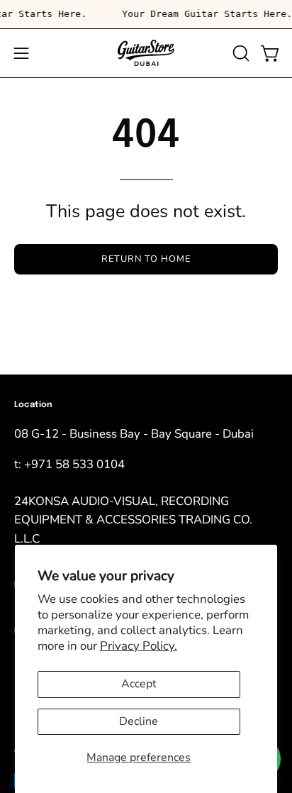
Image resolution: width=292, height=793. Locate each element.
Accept (139, 684)
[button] (239, 53)
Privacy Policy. (138, 646)
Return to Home (145, 259)
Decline (138, 721)
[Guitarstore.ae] (146, 53)
